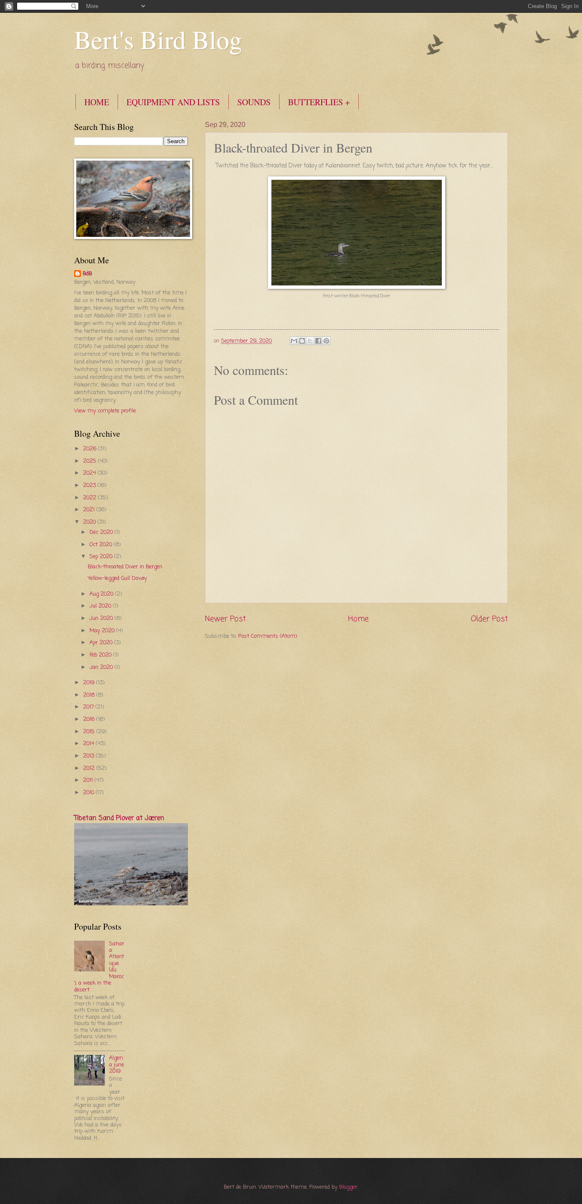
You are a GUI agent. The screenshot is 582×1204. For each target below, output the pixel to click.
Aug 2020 (102, 594)
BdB (87, 274)
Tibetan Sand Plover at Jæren (119, 818)
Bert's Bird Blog (158, 39)
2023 (90, 485)
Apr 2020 (101, 643)
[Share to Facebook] (318, 341)
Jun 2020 (102, 618)
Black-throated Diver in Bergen (125, 567)
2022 (90, 498)
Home (358, 619)
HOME (96, 102)
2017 (89, 707)
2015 (89, 732)
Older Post (489, 619)
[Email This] (294, 341)
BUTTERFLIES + (319, 102)
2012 (89, 768)
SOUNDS (254, 102)
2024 (90, 473)
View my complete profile (105, 411)
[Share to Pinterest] (326, 341)
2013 (89, 756)
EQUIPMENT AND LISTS (173, 102)
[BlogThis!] (302, 341)
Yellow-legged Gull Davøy (117, 578)
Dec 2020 (102, 532)
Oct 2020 (101, 545)
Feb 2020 (101, 655)
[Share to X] (310, 341)
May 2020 (102, 631)
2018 (89, 695)
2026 (90, 449)
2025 (90, 461)
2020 (90, 522)
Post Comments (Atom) (267, 636)
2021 (89, 510)
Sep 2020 (101, 557)
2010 (89, 793)
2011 (89, 780)
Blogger (348, 1187)
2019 (89, 683)
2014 (89, 744)
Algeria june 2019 (116, 1064)
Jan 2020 (102, 667)
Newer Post (225, 619)
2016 (89, 719)
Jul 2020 (101, 606)
